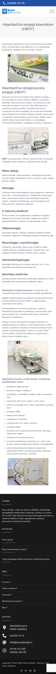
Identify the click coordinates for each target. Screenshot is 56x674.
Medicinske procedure (11, 601)
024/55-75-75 (16, 3)
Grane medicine (9, 588)
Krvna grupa (7, 540)
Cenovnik (6, 595)
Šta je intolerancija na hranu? (14, 549)
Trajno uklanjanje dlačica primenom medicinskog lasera (26, 559)
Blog (4, 607)
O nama (5, 582)
